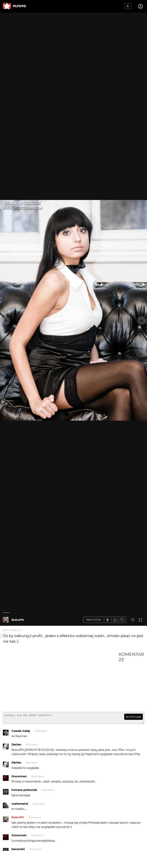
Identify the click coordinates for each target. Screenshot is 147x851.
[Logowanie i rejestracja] (140, 6)
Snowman (19, 776)
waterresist (19, 803)
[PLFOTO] (14, 6)
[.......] (6, 620)
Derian (16, 744)
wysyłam (133, 717)
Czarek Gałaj (20, 731)
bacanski (18, 849)
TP (6, 792)
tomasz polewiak (24, 790)
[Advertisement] (61, 680)
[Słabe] (122, 620)
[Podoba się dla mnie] (115, 620)
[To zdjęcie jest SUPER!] (108, 620)
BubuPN (17, 620)
